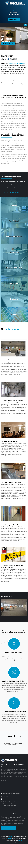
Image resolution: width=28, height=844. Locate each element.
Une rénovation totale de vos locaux (12, 360)
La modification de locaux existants (12, 401)
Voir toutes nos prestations (11, 192)
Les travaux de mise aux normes (11, 482)
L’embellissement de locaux (9, 441)
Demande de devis (14, 19)
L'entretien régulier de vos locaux (11, 525)
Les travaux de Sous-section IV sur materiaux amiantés (12, 566)
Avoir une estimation (8, 43)
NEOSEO (20, 840)
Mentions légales (14, 842)
